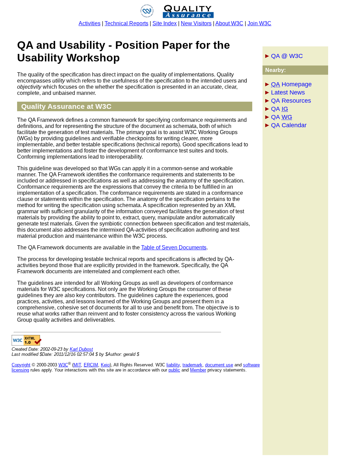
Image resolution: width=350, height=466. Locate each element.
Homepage (291, 84)
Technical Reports (126, 23)
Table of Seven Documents (173, 247)
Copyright (21, 364)
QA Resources (291, 100)
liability (173, 364)
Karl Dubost (81, 349)
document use (219, 364)
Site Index (164, 23)
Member (198, 370)
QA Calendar (289, 125)
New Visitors (196, 23)
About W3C (229, 23)
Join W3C (259, 23)
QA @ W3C (287, 56)
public (174, 370)
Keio (105, 364)
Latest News (288, 92)
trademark (192, 364)
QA (279, 108)
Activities (89, 23)
